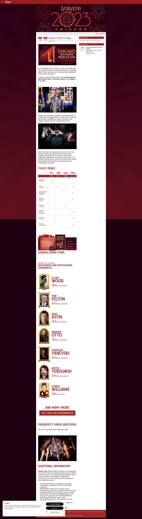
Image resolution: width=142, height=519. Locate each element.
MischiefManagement (13, 2)
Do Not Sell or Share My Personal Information (93, 511)
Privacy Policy (79, 511)
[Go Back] (2, 2)
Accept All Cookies (54, 504)
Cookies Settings (54, 512)
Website (98, 33)
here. (66, 429)
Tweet (103, 33)
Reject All (54, 508)
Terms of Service (71, 511)
